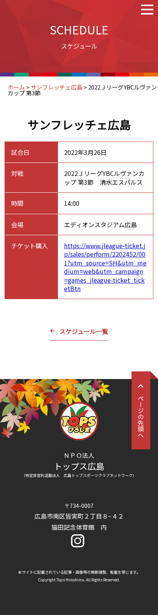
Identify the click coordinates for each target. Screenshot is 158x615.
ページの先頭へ (140, 416)
